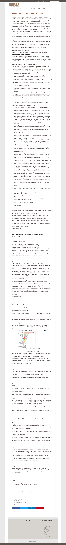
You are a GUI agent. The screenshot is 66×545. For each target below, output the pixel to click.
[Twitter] (38, 1)
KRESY (45, 527)
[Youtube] (43, 1)
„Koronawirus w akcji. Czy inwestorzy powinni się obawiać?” (27, 17)
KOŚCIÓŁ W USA (46, 522)
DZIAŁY (26, 8)
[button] (16, 508)
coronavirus (19, 504)
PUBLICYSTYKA (46, 529)
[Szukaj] (59, 1)
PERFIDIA (45, 534)
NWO (32, 504)
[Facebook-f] (37, 1)
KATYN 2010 (45, 532)
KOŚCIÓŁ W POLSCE (47, 523)
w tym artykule (43, 66)
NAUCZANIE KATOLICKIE (47, 530)
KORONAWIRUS (24, 502)
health (22, 504)
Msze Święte (31, 522)
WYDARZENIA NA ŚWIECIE (48, 524)
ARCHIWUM (33, 8)
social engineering (36, 504)
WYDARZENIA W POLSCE (47, 526)
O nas (39, 8)
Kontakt (44, 8)
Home (21, 8)
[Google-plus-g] (40, 1)
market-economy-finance (27, 504)
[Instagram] (41, 1)
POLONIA (45, 528)
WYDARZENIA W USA (47, 525)
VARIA (45, 535)
